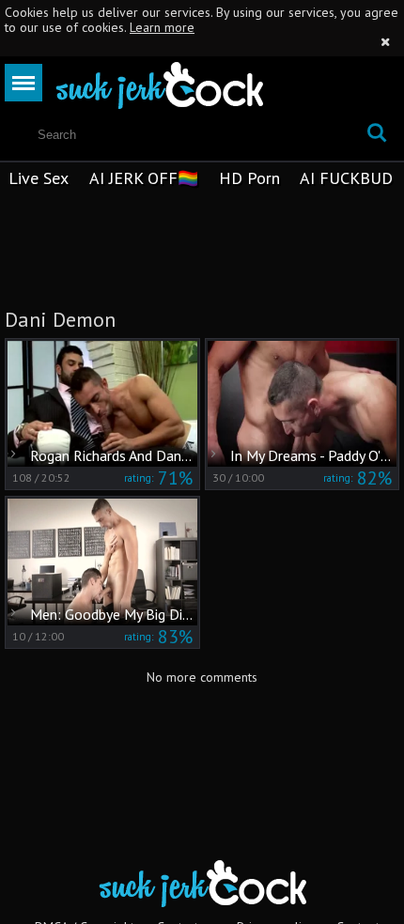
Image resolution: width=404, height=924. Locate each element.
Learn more (162, 27)
